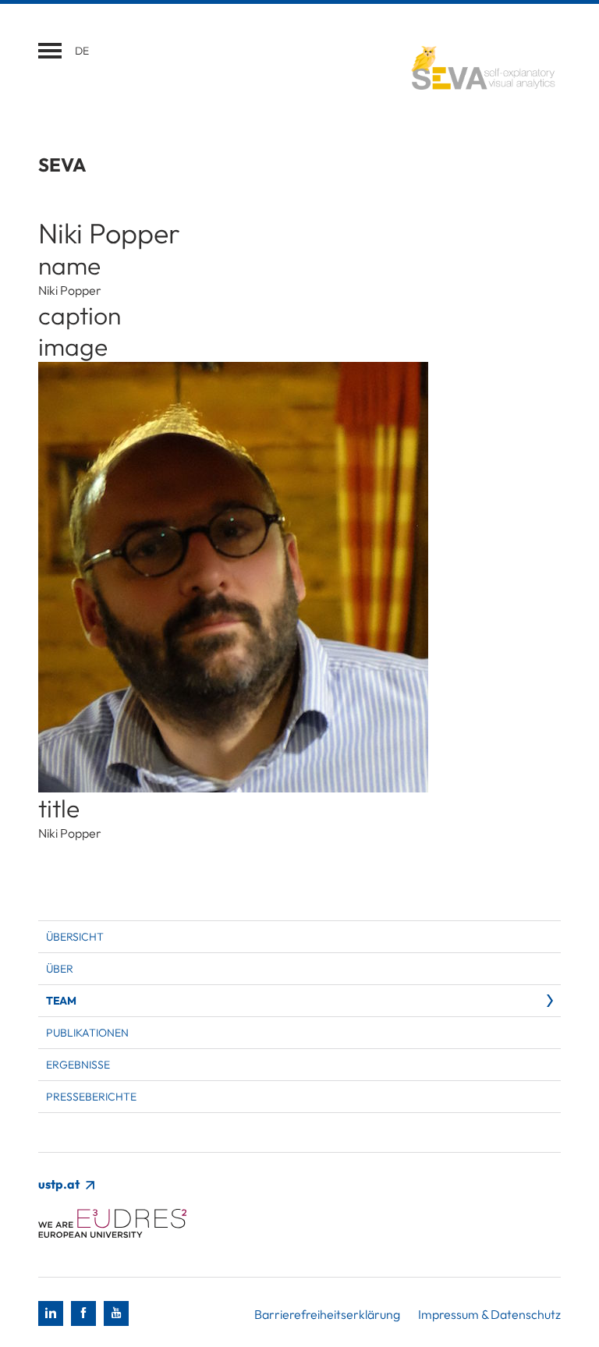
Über (59, 969)
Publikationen (87, 1033)
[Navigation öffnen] (50, 50)
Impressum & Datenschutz (489, 1314)
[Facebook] (83, 1313)
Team (61, 1001)
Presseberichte (91, 1097)
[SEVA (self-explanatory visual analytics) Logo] (475, 68)
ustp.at (60, 1184)
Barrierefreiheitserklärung (327, 1314)
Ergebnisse (78, 1065)
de (82, 51)
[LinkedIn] (50, 1313)
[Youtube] (116, 1313)
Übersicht (75, 937)
